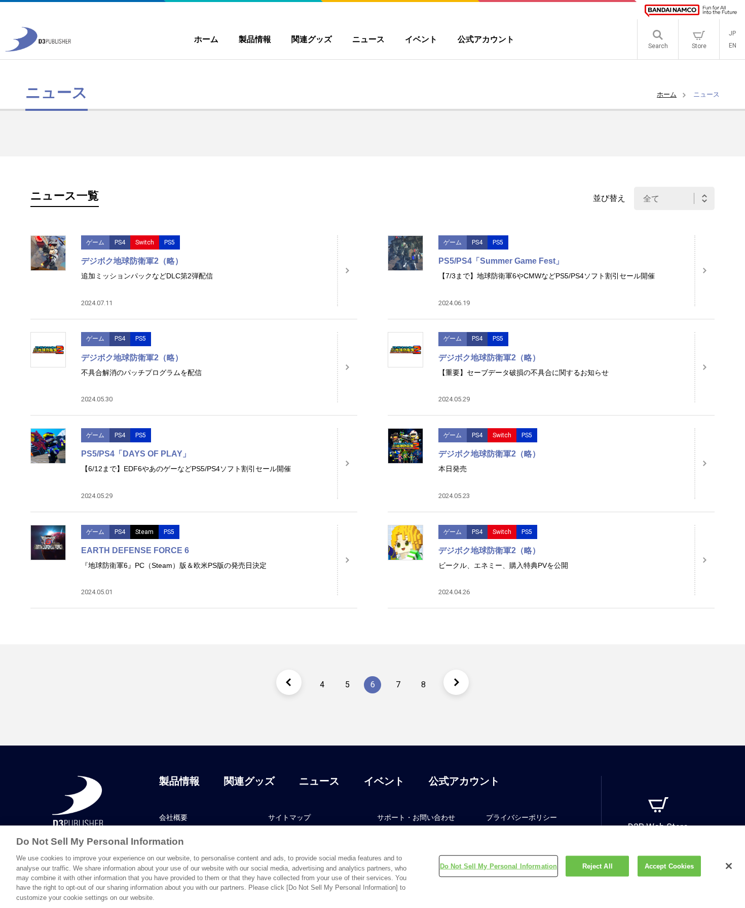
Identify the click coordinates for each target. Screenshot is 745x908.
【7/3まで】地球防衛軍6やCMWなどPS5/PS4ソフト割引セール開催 (546, 276)
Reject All (597, 866)
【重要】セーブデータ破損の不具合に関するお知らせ (523, 372)
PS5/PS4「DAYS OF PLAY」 (136, 453)
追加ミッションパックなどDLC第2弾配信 (147, 276)
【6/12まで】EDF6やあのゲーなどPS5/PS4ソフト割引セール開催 (186, 469)
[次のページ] (456, 682)
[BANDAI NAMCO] (691, 11)
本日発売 (452, 469)
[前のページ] (289, 682)
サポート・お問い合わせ (416, 817)
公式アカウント (464, 781)
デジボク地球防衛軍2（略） (132, 261)
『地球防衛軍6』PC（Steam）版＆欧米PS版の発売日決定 (174, 565)
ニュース (319, 781)
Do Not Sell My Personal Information (498, 866)
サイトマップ (289, 817)
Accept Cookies (669, 866)
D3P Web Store (658, 826)
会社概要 (173, 817)
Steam (144, 531)
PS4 (120, 242)
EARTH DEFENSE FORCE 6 (135, 550)
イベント (384, 781)
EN (732, 45)
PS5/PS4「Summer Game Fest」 (501, 261)
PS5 (169, 242)
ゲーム (95, 242)
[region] (372, 867)
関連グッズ (249, 781)
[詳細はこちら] (347, 270)
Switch (144, 242)
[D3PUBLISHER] (38, 49)
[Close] (729, 866)
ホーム (667, 94)
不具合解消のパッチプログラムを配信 (141, 372)
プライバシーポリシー (521, 817)
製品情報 (179, 781)
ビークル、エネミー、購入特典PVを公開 (503, 565)
